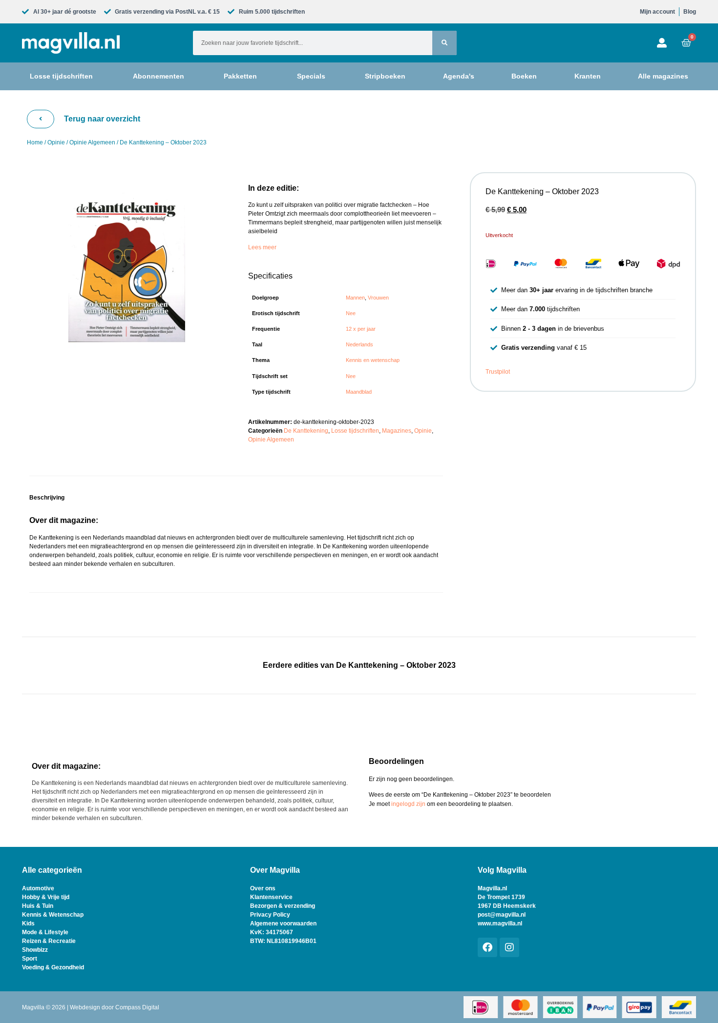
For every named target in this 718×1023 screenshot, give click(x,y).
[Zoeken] (444, 43)
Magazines (396, 430)
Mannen (355, 298)
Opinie (56, 142)
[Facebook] (487, 947)
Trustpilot (498, 371)
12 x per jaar (361, 329)
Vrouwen (378, 298)
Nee (351, 313)
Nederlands (359, 344)
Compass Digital (137, 1007)
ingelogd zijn (408, 804)
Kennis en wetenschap (373, 360)
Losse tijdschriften (355, 430)
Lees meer (262, 247)
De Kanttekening (306, 430)
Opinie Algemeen (92, 142)
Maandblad (359, 392)
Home (35, 142)
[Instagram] (509, 947)
